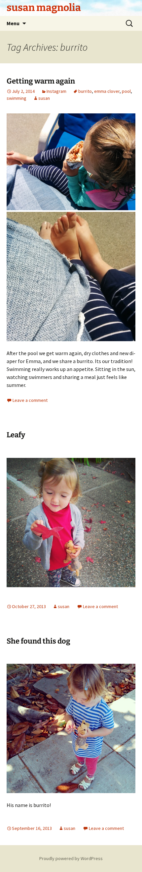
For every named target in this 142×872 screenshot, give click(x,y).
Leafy (16, 434)
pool (126, 91)
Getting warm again (41, 81)
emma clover (107, 91)
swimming (16, 98)
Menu (13, 23)
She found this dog (38, 641)
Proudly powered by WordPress (71, 858)
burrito (85, 91)
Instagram (56, 91)
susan (44, 98)
